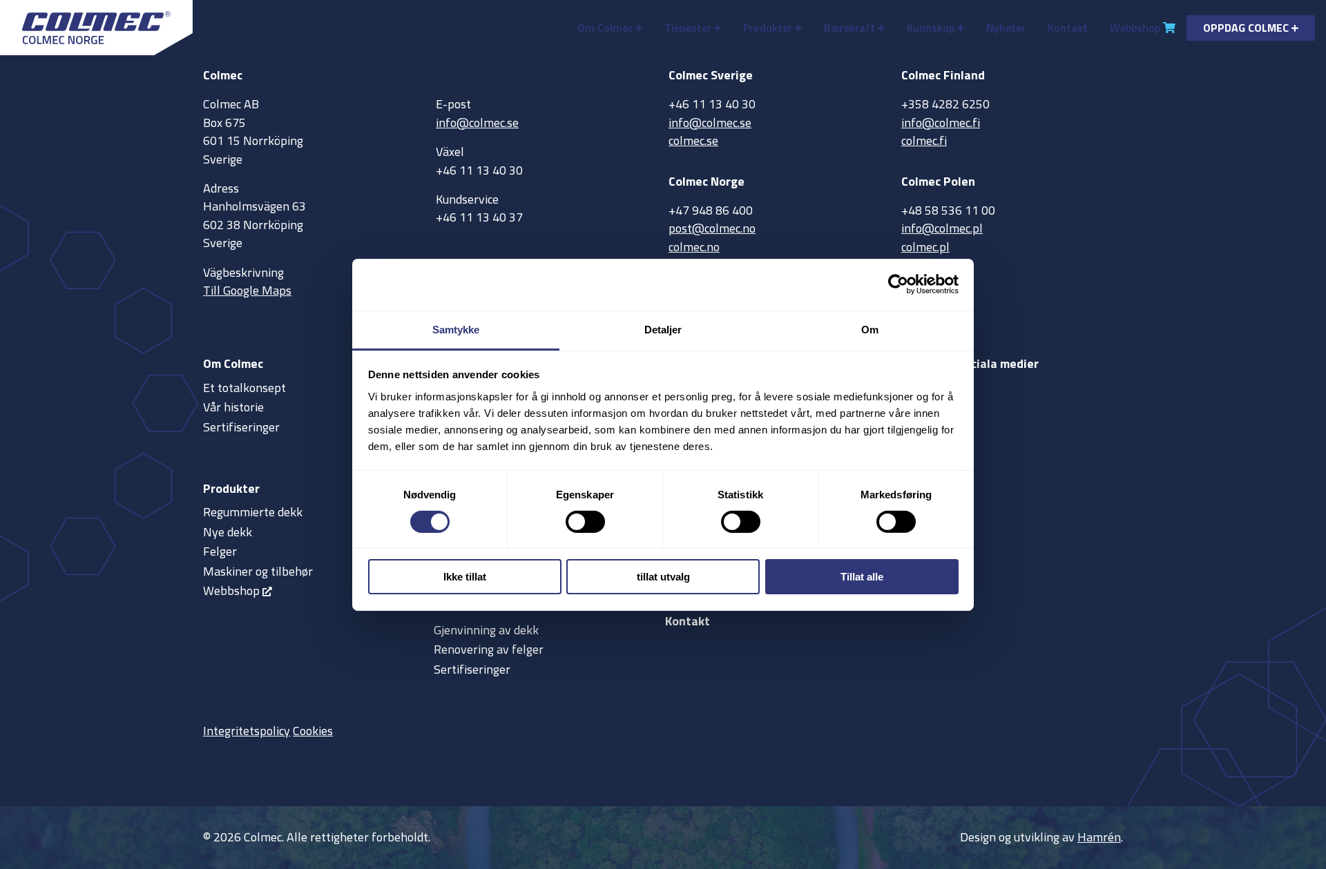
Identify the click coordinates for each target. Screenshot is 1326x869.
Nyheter (1006, 27)
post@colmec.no (712, 228)
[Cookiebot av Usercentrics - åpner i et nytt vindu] (898, 284)
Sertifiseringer (241, 427)
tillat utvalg (663, 577)
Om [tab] (869, 329)
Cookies (313, 730)
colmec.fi (924, 140)
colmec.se (693, 140)
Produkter (767, 27)
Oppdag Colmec (1246, 27)
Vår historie (233, 407)
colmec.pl (925, 246)
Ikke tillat (464, 577)
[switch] (585, 522)
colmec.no (694, 246)
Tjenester (687, 27)
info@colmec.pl (942, 228)
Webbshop (1135, 27)
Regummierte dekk (252, 511)
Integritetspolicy (246, 730)
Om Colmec (605, 27)
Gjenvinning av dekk (486, 630)
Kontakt (1068, 27)
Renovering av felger (489, 649)
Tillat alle (861, 577)
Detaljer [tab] (663, 329)
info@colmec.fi (940, 122)
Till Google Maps (247, 290)
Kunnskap (930, 27)
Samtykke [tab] (456, 329)
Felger (220, 551)
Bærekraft (849, 27)
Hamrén (1099, 837)
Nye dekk (227, 532)
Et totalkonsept (244, 387)
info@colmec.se (477, 122)
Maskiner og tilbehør (258, 571)
